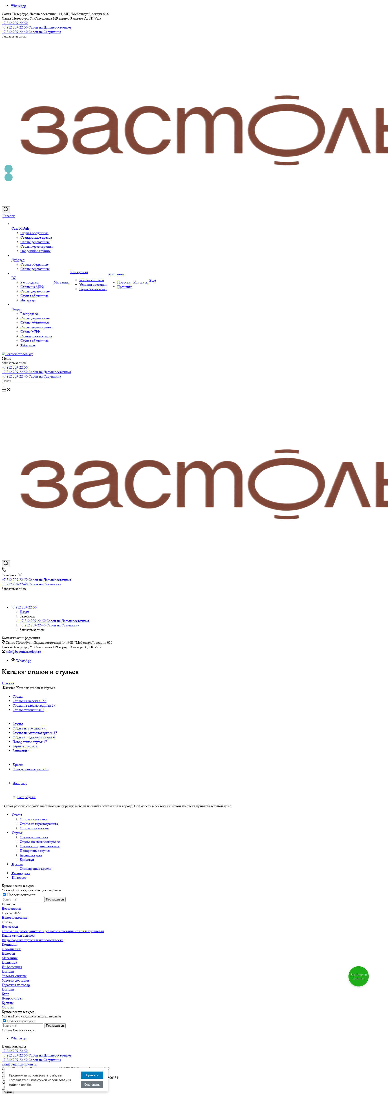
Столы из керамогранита (34, 705)
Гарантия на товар (16, 985)
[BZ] (32, 273)
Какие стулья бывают (18, 935)
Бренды (7, 1003)
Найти (8, 1092)
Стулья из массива (29, 728)
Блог (5, 994)
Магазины (10, 958)
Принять (92, 1075)
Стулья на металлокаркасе (35, 733)
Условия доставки (15, 980)
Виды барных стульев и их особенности (32, 940)
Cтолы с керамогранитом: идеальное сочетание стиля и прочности (53, 931)
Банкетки (21, 751)
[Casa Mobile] (32, 224)
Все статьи (10, 926)
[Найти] (3, 386)
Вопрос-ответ (12, 998)
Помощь (8, 971)
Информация (12, 967)
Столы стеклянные (28, 710)
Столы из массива (29, 701)
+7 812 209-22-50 (15, 23)
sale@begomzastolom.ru (23, 651)
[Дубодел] (32, 255)
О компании (11, 949)
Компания (9, 944)
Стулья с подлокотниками (34, 737)
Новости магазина (20, 895)
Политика (9, 962)
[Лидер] (32, 305)
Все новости (11, 908)
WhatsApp (18, 6)
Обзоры (8, 1007)
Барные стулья (25, 746)
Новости (8, 953)
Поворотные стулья (30, 742)
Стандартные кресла (30, 769)
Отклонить (92, 1084)
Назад (24, 612)
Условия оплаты (14, 976)
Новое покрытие (14, 917)
